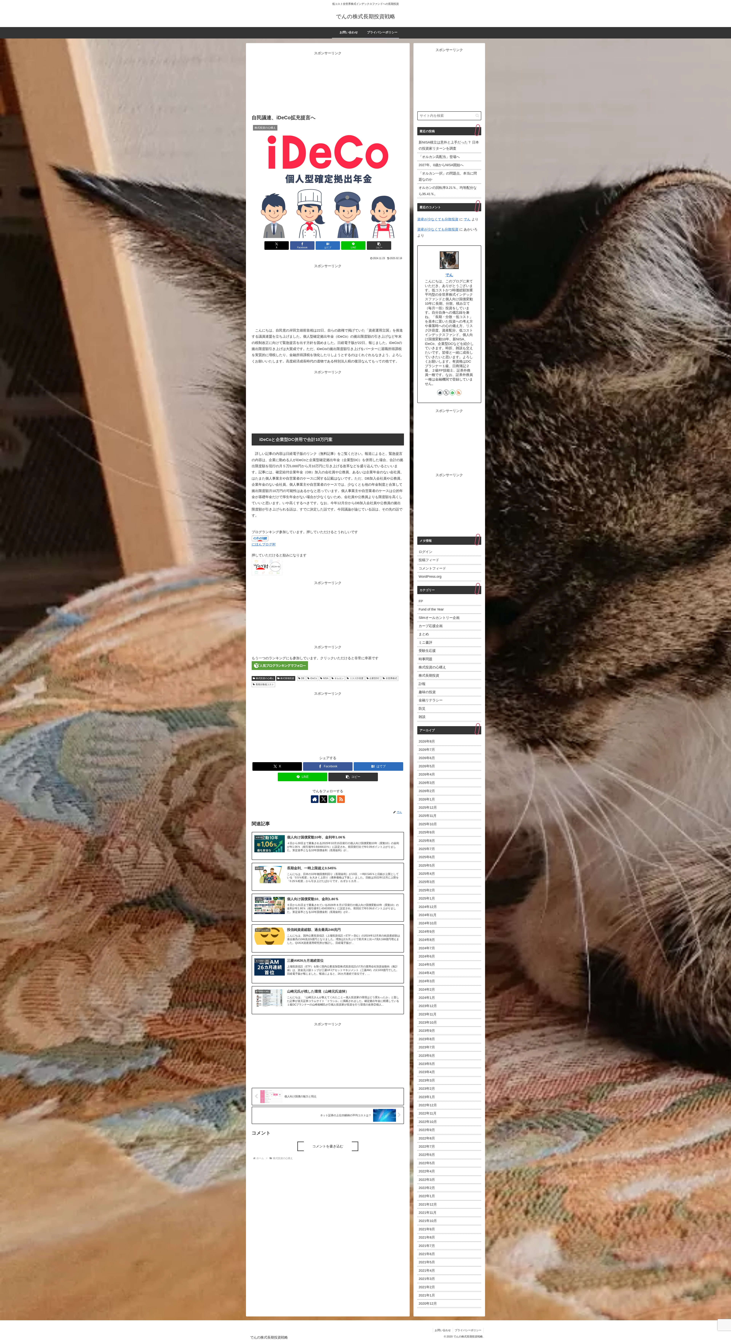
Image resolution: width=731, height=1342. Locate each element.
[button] (379, 245)
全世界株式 (391, 678)
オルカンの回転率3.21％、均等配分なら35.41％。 (448, 191)
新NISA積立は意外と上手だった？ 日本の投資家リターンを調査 (449, 145)
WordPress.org (430, 576)
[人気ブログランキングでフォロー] (280, 665)
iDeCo (313, 678)
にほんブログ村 (264, 544)
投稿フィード (429, 560)
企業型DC (374, 678)
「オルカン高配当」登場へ (441, 157)
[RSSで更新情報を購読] (341, 799)
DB (302, 678)
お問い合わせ (443, 1330)
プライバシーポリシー (468, 1330)
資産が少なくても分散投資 (437, 219)
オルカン (339, 678)
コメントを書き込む (327, 1146)
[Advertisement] (328, 83)
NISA (325, 678)
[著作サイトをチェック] (314, 799)
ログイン (425, 552)
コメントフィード (432, 568)
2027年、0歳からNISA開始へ (441, 165)
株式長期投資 (287, 678)
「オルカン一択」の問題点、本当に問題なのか (448, 176)
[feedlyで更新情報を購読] (332, 799)
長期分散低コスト (265, 684)
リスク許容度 (356, 678)
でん (467, 219)
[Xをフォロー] (323, 799)
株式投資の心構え (265, 678)
